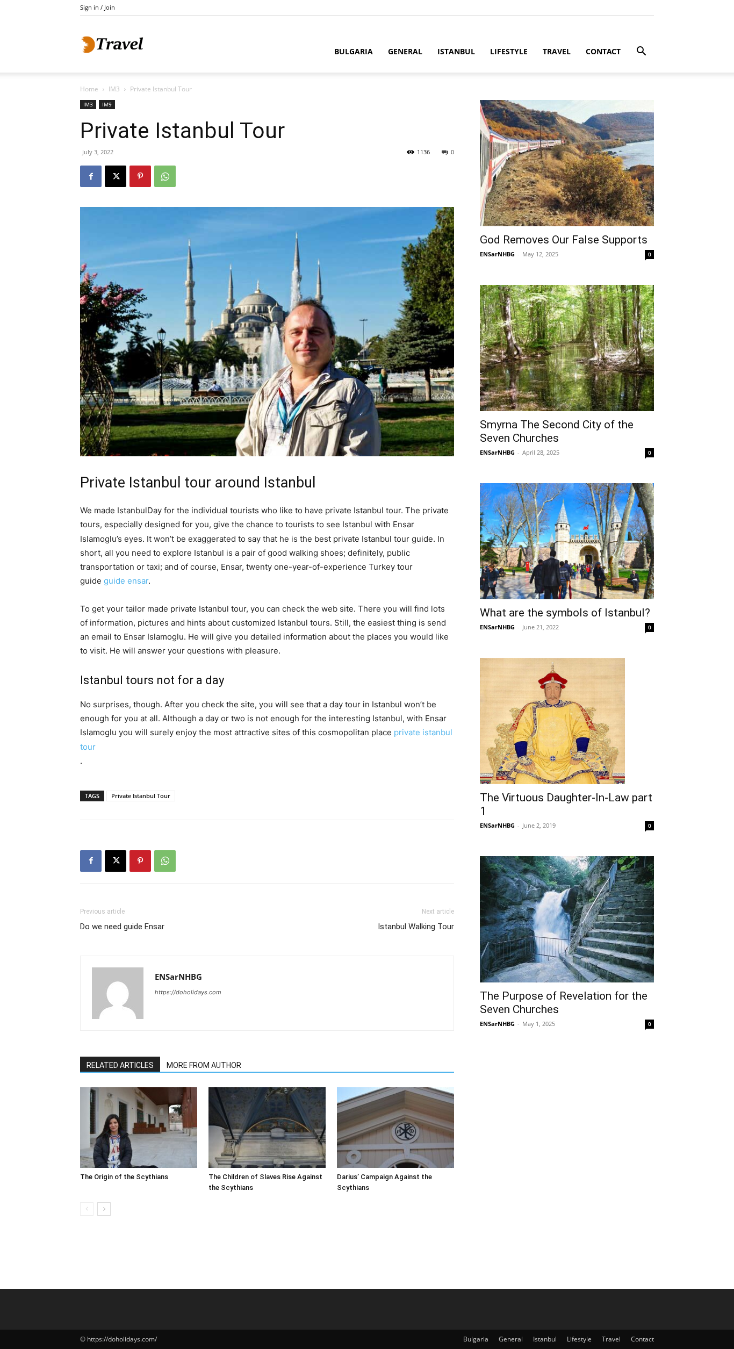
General (405, 51)
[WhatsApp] (165, 176)
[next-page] (104, 1209)
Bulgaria (353, 51)
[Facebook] (91, 176)
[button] (641, 52)
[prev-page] (86, 1209)
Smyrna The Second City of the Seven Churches (557, 431)
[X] (115, 176)
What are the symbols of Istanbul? (565, 612)
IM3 (114, 89)
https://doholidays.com (188, 992)
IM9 (107, 104)
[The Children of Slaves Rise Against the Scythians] (267, 1127)
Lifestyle (509, 51)
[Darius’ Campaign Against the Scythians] (395, 1127)
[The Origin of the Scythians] (138, 1127)
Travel (557, 51)
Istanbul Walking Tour (416, 926)
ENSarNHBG (178, 976)
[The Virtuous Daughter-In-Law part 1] (567, 721)
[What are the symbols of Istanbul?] (567, 541)
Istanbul (456, 51)
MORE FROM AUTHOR (204, 1065)
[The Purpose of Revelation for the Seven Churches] (567, 919)
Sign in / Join (97, 7)
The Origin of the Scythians (124, 1177)
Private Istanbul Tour (140, 796)
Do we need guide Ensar (122, 926)
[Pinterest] (140, 176)
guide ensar (126, 581)
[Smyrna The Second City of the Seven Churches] (567, 348)
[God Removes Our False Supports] (567, 163)
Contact (603, 51)
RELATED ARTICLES (120, 1065)
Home (89, 89)
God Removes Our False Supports (563, 239)
